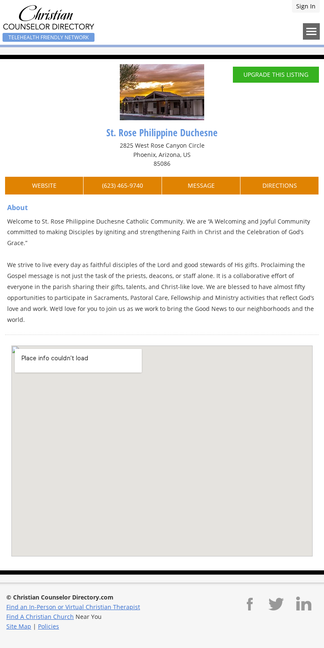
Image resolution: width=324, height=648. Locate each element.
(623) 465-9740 (122, 185)
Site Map (18, 626)
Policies (48, 626)
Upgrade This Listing (275, 74)
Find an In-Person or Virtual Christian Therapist (73, 607)
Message (201, 185)
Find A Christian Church (40, 617)
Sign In (306, 6)
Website (44, 185)
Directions (279, 185)
